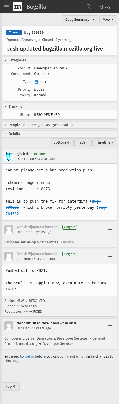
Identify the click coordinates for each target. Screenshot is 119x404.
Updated (23, 232)
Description (25, 159)
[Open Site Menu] (6, 6)
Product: (24, 68)
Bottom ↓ (61, 142)
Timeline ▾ (104, 142)
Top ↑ (11, 386)
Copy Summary (77, 19)
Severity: (24, 95)
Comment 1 (25, 259)
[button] (106, 6)
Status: (25, 115)
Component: (21, 74)
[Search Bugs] (89, 6)
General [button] (42, 74)
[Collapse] (110, 156)
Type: (27, 82)
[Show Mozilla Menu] (17, 6)
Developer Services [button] (51, 68)
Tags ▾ (83, 142)
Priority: (24, 89)
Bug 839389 (34, 32)
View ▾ (108, 19)
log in (29, 356)
